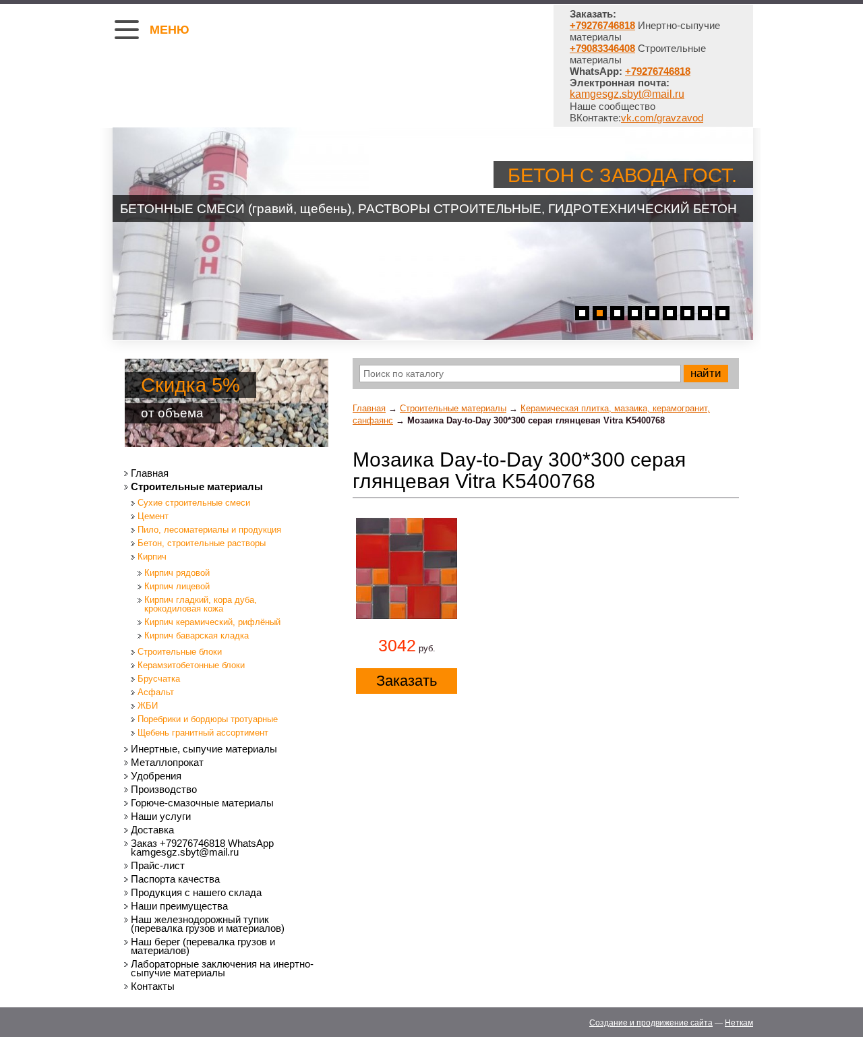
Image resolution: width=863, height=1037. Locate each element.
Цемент (153, 516)
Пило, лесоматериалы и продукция (209, 530)
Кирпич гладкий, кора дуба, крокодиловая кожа (200, 604)
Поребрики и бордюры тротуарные (208, 719)
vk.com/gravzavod (662, 117)
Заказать (406, 680)
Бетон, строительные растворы (202, 543)
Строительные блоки (180, 652)
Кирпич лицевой (177, 586)
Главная (369, 408)
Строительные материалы (453, 408)
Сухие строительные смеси (194, 503)
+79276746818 (657, 71)
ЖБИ (148, 706)
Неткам (739, 1023)
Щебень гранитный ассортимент (203, 733)
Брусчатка (159, 679)
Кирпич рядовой (177, 573)
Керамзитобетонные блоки (191, 665)
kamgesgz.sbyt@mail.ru (627, 94)
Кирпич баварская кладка (196, 635)
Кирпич (152, 557)
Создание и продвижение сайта (651, 1023)
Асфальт (156, 692)
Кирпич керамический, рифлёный (212, 622)
